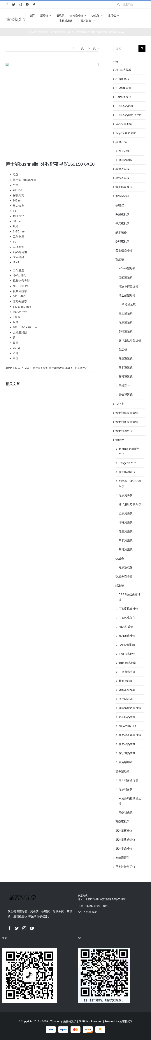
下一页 (91, 48)
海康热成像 (126, 567)
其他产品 (121, 142)
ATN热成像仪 (127, 617)
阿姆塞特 (124, 385)
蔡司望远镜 (126, 376)
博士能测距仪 (127, 472)
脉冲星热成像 (127, 744)
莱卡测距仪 (126, 540)
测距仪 (119, 439)
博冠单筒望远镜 (128, 286)
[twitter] (13, 4)
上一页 (80, 48)
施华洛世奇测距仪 (130, 504)
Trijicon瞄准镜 (127, 662)
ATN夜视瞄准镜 (128, 608)
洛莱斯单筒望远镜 (126, 412)
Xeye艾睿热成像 (125, 133)
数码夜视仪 (122, 241)
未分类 (69, 367)
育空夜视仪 (122, 821)
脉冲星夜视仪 (123, 830)
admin (9, 367)
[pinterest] (33, 4)
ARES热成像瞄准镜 (129, 597)
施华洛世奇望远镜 (130, 340)
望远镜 (119, 259)
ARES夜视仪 (123, 69)
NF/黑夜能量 (123, 87)
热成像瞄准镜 (123, 576)
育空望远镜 (126, 358)
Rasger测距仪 (127, 463)
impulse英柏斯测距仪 (129, 451)
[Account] (137, 18)
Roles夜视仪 (123, 96)
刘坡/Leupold (127, 689)
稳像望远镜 (122, 771)
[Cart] (143, 18)
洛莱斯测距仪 (123, 430)
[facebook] (7, 4)
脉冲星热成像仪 (125, 839)
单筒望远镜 (129, 304)
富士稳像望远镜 (128, 780)
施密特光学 (69, 1021)
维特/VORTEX (128, 726)
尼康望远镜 (126, 322)
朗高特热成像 (127, 717)
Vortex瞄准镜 (123, 124)
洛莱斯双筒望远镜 (126, 421)
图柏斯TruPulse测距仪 (130, 483)
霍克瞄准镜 (126, 762)
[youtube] (27, 4)
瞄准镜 (119, 585)
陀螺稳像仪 (126, 812)
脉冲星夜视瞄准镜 (130, 735)
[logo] (16, 18)
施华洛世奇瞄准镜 (130, 707)
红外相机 (124, 150)
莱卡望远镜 (126, 367)
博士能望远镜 (56, 367)
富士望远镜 (126, 313)
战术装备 (121, 232)
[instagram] (20, 4)
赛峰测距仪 (122, 857)
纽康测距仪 (126, 513)
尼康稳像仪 (126, 789)
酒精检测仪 (126, 159)
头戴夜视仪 (122, 214)
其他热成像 (126, 680)
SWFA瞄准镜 (127, 653)
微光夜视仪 (122, 223)
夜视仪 (119, 205)
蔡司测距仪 (126, 549)
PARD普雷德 (127, 644)
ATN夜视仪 (122, 78)
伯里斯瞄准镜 (127, 671)
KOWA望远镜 (127, 268)
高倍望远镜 (126, 394)
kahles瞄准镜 (127, 635)
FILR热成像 (126, 626)
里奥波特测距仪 (125, 866)
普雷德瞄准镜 (123, 250)
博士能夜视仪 (40, 367)
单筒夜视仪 (122, 178)
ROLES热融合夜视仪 (128, 114)
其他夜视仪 (122, 169)
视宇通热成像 (127, 753)
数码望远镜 (126, 331)
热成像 (119, 558)
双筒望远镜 (122, 196)
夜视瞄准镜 (126, 698)
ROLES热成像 (124, 105)
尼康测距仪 (126, 495)
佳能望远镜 (126, 277)
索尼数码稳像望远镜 (130, 801)
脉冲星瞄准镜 (123, 848)
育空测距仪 (126, 531)
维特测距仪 (126, 522)
